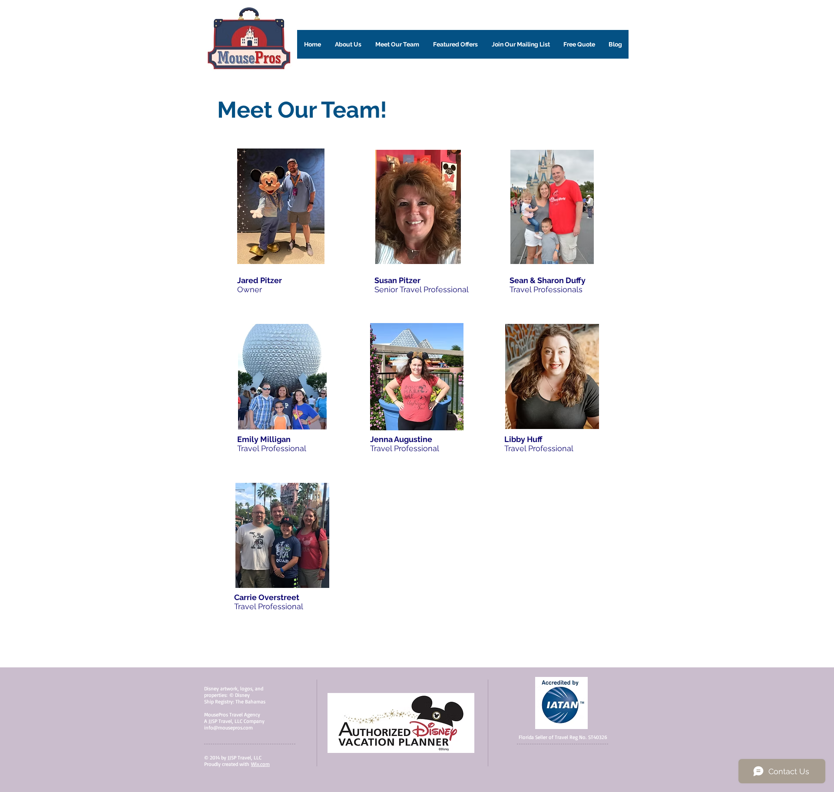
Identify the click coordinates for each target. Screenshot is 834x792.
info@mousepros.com (228, 727)
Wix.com (260, 764)
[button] (348, 44)
